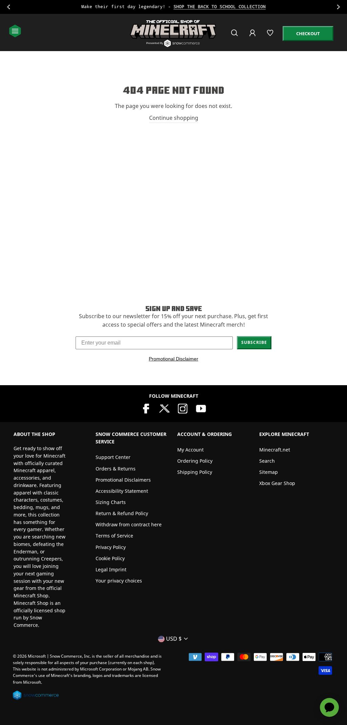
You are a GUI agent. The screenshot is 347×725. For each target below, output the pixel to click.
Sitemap (268, 472)
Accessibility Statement (122, 491)
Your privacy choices (119, 580)
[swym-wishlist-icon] (271, 36)
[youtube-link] (201, 408)
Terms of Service (114, 535)
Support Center (113, 457)
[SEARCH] (235, 36)
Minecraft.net (274, 449)
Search (267, 461)
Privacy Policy (111, 547)
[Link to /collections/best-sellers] (173, 7)
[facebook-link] (146, 408)
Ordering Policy (194, 461)
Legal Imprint (111, 569)
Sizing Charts (111, 502)
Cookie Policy (110, 558)
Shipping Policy (194, 472)
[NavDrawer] (15, 32)
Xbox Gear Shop (277, 483)
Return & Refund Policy (122, 513)
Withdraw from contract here (129, 524)
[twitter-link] (164, 408)
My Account (190, 449)
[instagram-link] (183, 408)
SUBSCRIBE (254, 342)
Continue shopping (173, 118)
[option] (173, 7)
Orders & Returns (116, 468)
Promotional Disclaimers (123, 480)
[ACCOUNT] (253, 37)
